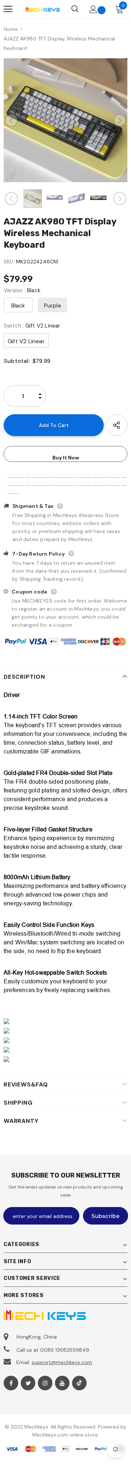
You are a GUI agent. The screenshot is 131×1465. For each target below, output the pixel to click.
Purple (52, 305)
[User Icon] (93, 9)
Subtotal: (17, 361)
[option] (65, 120)
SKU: (9, 261)
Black (18, 305)
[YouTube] (62, 1383)
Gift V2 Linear (26, 341)
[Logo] (42, 9)
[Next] (119, 120)
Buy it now (65, 457)
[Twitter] (28, 1383)
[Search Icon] (75, 9)
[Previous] (11, 120)
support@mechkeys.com (62, 1362)
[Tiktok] (79, 1383)
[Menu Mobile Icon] (8, 9)
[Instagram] (45, 1383)
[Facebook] (11, 1383)
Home (11, 29)
